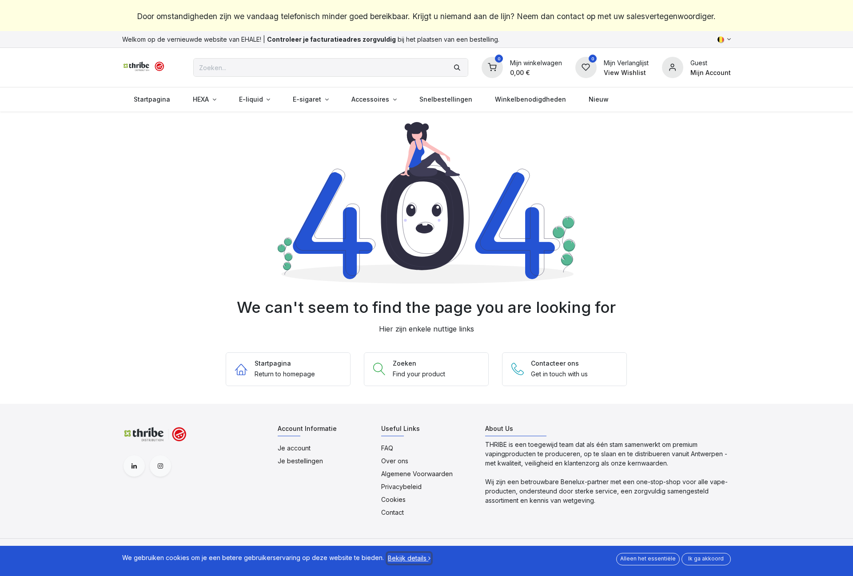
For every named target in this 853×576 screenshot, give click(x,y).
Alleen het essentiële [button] (648, 558)
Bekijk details (408, 558)
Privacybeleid (401, 486)
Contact (392, 512)
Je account (294, 448)
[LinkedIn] (134, 466)
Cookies (393, 499)
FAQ (387, 448)
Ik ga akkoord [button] (706, 558)
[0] (492, 67)
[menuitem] (151, 99)
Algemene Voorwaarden (417, 473)
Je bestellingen (300, 461)
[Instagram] (160, 466)
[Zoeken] (457, 67)
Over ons (394, 461)
